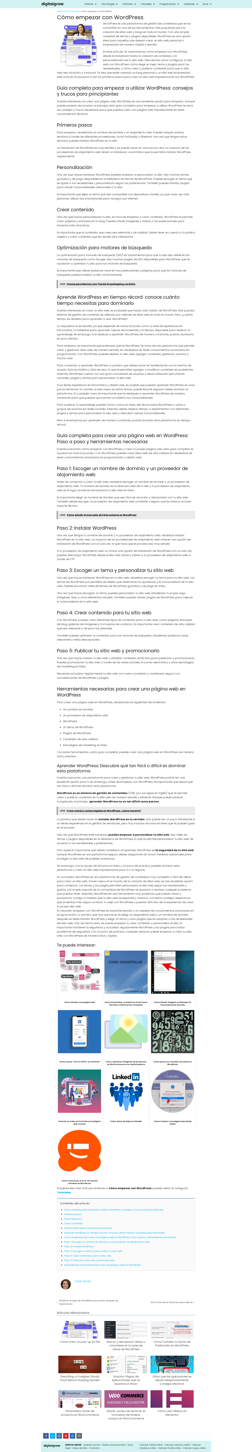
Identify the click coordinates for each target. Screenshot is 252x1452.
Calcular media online (150, 1444)
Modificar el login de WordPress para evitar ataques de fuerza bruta (88, 1302)
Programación (168, 4)
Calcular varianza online (177, 1444)
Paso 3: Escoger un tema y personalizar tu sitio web (93, 1251)
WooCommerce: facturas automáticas (172, 1302)
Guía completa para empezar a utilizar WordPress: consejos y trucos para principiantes (113, 1209)
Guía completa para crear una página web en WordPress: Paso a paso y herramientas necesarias (120, 1237)
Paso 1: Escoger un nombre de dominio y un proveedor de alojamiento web (106, 1242)
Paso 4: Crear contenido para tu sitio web (87, 1255)
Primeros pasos (73, 1214)
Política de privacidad (113, 1444)
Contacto (95, 1448)
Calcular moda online (169, 1448)
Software (127, 4)
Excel (205, 4)
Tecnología (107, 4)
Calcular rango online (194, 1448)
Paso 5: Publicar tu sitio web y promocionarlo (89, 1260)
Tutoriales (146, 4)
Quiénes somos (91, 1444)
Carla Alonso (82, 1281)
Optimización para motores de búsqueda (88, 1228)
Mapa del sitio (80, 1448)
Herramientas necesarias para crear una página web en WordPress (102, 1265)
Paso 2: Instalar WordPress (79, 1246)
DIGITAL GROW (73, 1444)
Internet (89, 4)
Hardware (189, 4)
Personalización (73, 1219)
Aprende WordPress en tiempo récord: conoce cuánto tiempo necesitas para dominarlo (114, 1232)
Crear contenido (73, 1223)
